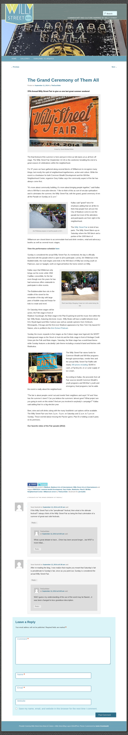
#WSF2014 (36, 489)
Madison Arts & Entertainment (61, 487)
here (57, 249)
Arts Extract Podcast (59, 328)
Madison (47, 487)
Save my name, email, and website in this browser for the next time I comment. (58, 708)
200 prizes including (80, 365)
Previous (15, 67)
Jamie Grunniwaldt (102, 726)
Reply (34, 523)
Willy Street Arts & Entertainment (85, 487)
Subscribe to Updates (44, 59)
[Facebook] (32, 484)
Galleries (25, 59)
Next (114, 67)
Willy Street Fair (81, 227)
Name (21, 674)
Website (21, 701)
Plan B (82, 489)
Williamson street (50, 492)
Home (14, 59)
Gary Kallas (67, 489)
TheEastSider (56, 85)
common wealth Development (51, 489)
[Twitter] (43, 484)
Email (21, 687)
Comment (23, 639)
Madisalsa (75, 489)
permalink (82, 492)
